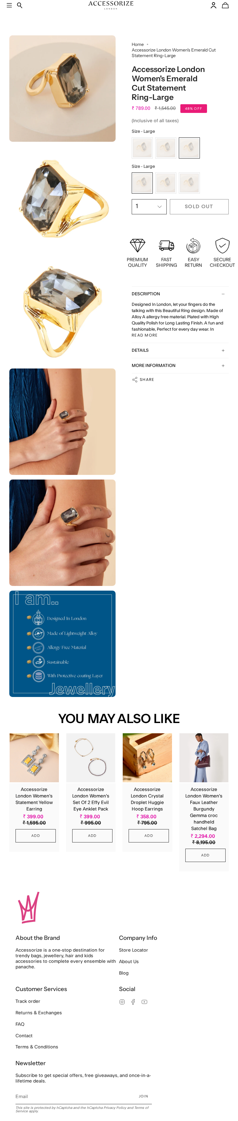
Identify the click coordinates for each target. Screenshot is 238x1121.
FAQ (19, 1024)
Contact (24, 1036)
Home (138, 44)
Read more (145, 335)
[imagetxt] (62, 88)
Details (140, 350)
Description (146, 294)
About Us (129, 961)
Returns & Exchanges (38, 1013)
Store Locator (133, 950)
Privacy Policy (115, 1108)
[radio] (142, 148)
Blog (124, 973)
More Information (153, 366)
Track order (27, 1001)
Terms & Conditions (36, 1047)
